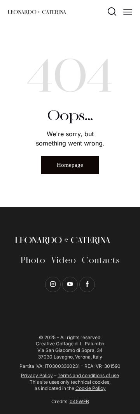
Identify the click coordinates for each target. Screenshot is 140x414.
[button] (127, 11)
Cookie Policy (90, 388)
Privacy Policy (37, 375)
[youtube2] (70, 284)
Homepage (70, 165)
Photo (33, 260)
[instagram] (53, 284)
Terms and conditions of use (88, 375)
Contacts (100, 260)
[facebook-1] (87, 284)
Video (63, 260)
